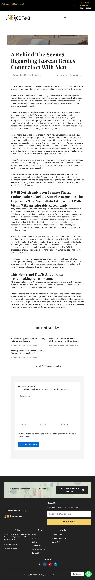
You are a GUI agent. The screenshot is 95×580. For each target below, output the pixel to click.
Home (34, 534)
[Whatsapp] (88, 574)
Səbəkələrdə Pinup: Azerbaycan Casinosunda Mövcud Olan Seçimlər (64, 339)
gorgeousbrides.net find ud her (24, 225)
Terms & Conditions (59, 538)
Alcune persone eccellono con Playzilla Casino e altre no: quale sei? (27, 351)
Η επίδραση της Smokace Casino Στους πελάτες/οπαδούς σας (28, 339)
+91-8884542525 (10, 549)
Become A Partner (39, 549)
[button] (65, 17)
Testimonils (36, 546)
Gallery (34, 542)
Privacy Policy (57, 534)
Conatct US (36, 553)
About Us (35, 538)
